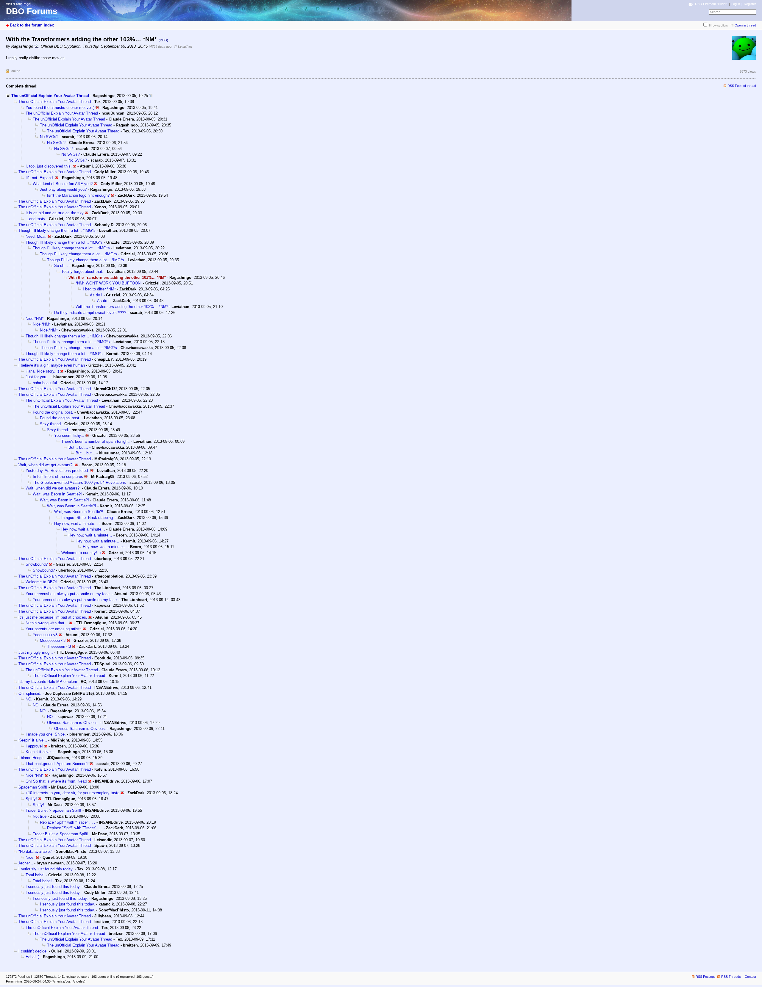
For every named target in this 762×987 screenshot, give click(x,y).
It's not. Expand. (40, 178)
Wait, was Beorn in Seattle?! (57, 494)
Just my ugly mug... (35, 652)
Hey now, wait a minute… (76, 523)
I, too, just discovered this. (49, 166)
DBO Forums (31, 11)
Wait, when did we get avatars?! (46, 465)
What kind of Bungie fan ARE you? (63, 184)
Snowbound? (37, 564)
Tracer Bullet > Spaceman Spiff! (53, 810)
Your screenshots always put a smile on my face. (68, 594)
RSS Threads (731, 976)
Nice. (30, 857)
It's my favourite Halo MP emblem (47, 681)
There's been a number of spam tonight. (95, 441)
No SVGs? (49, 136)
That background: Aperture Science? (57, 763)
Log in (735, 4)
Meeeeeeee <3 (52, 640)
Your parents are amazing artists (54, 629)
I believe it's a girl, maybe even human (51, 365)
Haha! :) (32, 957)
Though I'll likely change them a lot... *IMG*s (57, 230)
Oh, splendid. (29, 693)
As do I (96, 295)
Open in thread (745, 25)
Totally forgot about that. (82, 271)
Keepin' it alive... (32, 740)
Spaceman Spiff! (32, 787)
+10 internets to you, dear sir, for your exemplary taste (72, 793)
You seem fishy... (69, 435)
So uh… (61, 265)
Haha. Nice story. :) (42, 371)
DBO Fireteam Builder (711, 4)
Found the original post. (53, 412)
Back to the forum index (32, 25)
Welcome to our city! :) (81, 552)
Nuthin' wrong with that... (47, 623)
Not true (39, 816)
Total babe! (35, 875)
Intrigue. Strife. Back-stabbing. (87, 517)
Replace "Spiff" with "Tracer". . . (67, 822)
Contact (750, 976)
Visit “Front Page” (18, 4)
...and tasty (35, 219)
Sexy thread (50, 424)
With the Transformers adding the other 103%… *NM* (122, 306)
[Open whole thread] (150, 95)
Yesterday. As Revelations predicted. (57, 470)
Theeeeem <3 (59, 646)
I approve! (34, 746)
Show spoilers (718, 25)
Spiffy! (31, 799)
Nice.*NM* (34, 318)
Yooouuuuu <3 (45, 635)
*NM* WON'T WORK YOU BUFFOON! (109, 283)
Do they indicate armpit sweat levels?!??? (90, 312)
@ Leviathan (183, 46)
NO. (29, 699)
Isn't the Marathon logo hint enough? (78, 195)
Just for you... (38, 377)
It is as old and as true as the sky (55, 213)
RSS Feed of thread (741, 85)
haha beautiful (45, 383)
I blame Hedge (30, 757)
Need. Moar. (36, 236)
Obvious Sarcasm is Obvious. (73, 722)
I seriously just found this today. (46, 869)
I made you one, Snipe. (46, 734)
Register (750, 4)
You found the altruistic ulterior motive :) (60, 107)
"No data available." (35, 851)
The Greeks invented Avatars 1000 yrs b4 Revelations (79, 482)
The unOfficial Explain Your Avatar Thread (50, 95)
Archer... (25, 863)
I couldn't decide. (33, 951)
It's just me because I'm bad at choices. (52, 617)
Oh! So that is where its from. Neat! (56, 781)
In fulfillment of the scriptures (58, 476)
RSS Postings (706, 976)
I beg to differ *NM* (99, 289)
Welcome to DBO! (41, 582)
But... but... (78, 447)
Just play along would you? (63, 189)
